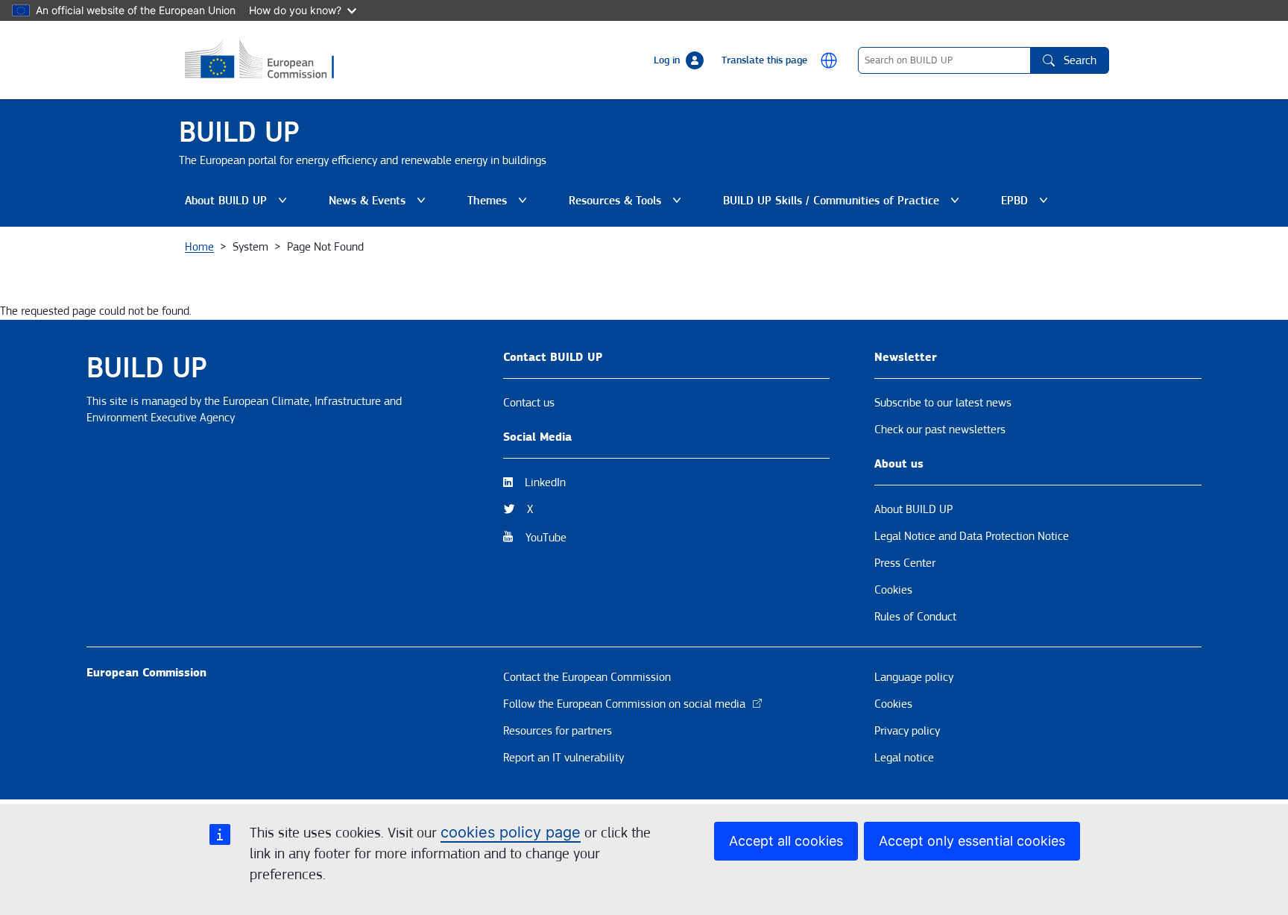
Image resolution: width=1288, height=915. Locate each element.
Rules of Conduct (915, 616)
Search (1080, 60)
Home (199, 246)
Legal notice (904, 757)
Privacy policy (907, 730)
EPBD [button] (1027, 204)
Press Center (904, 563)
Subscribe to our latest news (942, 402)
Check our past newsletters (940, 429)
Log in (667, 60)
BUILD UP (239, 132)
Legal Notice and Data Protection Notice (971, 536)
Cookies (893, 589)
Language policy (913, 677)
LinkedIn (545, 482)
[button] (829, 60)
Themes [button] (500, 204)
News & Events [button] (380, 204)
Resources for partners (557, 730)
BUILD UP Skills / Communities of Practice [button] (831, 204)
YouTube (545, 537)
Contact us (529, 402)
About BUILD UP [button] (239, 204)
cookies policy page (511, 832)
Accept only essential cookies (972, 841)
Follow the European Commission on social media (624, 704)
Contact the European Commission (587, 677)
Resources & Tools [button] (628, 204)
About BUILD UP (913, 509)
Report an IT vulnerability (563, 757)
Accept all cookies (786, 841)
